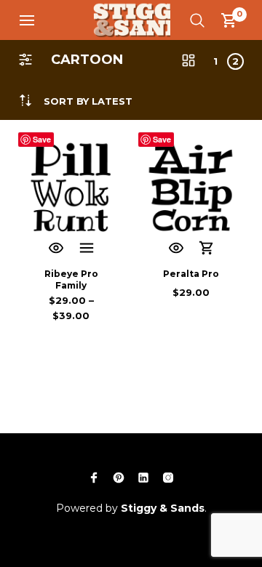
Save (42, 139)
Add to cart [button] (206, 249)
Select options (86, 249)
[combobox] (88, 101)
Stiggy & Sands (163, 508)
